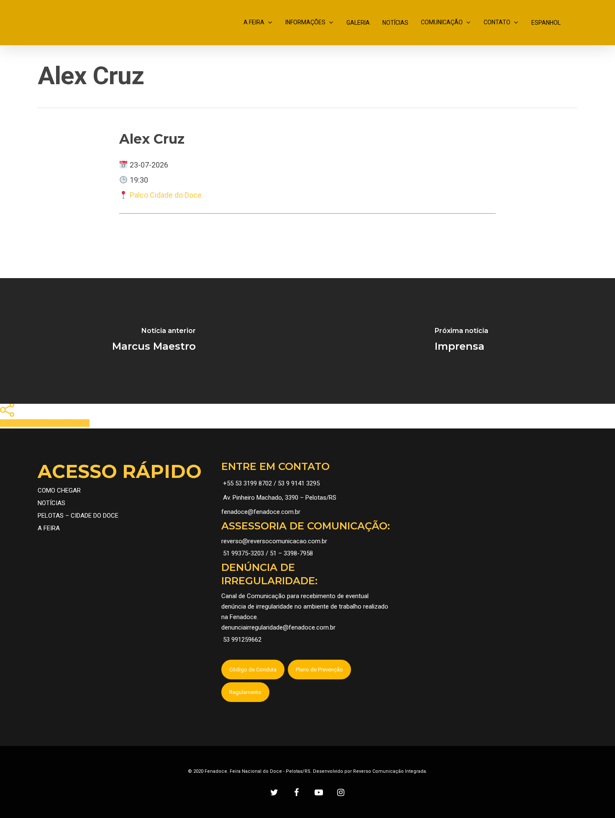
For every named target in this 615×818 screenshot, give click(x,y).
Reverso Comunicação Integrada (389, 771)
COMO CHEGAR (59, 490)
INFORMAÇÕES (305, 22)
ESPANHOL (546, 22)
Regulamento (245, 692)
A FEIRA (253, 22)
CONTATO (497, 22)
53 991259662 (242, 639)
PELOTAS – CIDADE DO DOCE (78, 515)
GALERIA (358, 22)
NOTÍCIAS (395, 22)
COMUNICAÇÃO (442, 22)
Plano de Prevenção (319, 669)
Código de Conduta (253, 669)
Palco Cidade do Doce (166, 195)
